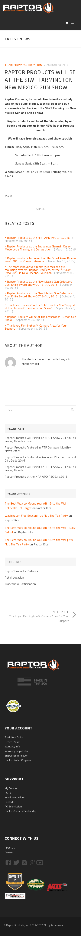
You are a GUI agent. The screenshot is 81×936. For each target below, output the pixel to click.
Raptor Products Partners (21, 571)
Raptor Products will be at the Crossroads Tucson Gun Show (40, 318)
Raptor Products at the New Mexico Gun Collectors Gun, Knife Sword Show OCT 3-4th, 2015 (38, 283)
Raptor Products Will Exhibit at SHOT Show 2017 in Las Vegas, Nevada (40, 468)
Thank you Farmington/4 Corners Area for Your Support (36, 327)
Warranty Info (12, 746)
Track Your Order (14, 737)
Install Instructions (15, 797)
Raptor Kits (43, 508)
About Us (10, 847)
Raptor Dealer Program (18, 760)
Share (40, 209)
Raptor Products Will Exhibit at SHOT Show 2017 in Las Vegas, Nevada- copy (40, 439)
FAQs (8, 793)
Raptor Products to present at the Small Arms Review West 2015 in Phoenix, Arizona (40, 259)
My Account (11, 788)
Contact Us (11, 802)
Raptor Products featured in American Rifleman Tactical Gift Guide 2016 (40, 459)
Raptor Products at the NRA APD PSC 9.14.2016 (38, 237)
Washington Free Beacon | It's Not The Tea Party (36, 515)
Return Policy (12, 742)
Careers (9, 852)
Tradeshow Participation (23, 65)
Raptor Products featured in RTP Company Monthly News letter (38, 449)
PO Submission (13, 806)
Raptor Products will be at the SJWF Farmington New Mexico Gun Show (40, 79)
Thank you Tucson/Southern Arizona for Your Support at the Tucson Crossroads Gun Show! (40, 306)
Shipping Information (16, 755)
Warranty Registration (17, 751)
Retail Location (14, 577)
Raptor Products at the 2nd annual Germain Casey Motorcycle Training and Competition (38, 248)
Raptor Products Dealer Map (21, 811)
